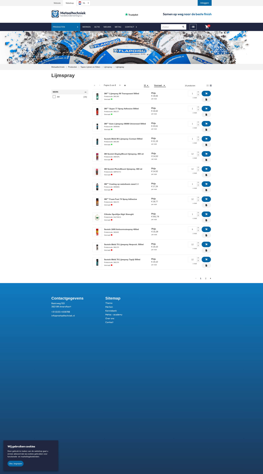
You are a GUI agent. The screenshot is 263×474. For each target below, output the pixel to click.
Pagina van (110, 85)
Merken (86, 27)
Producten (59, 27)
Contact (129, 27)
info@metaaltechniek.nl (63, 315)
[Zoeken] (183, 27)
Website (57, 3)
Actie (97, 27)
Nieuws (107, 27)
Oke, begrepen (15, 463)
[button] (205, 3)
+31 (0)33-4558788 (60, 311)
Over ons (109, 318)
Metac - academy (113, 314)
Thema (108, 303)
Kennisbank (111, 310)
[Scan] (193, 27)
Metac (118, 27)
